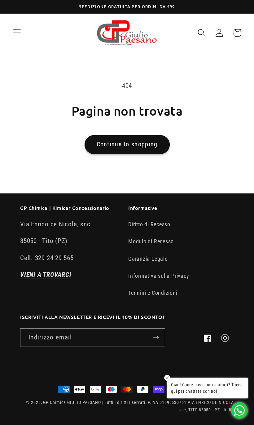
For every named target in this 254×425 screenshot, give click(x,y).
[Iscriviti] (156, 337)
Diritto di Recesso (149, 224)
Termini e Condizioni (152, 293)
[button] (17, 33)
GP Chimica (54, 402)
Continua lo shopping (127, 144)
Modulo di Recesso (151, 241)
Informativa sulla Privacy (158, 275)
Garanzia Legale (148, 258)
